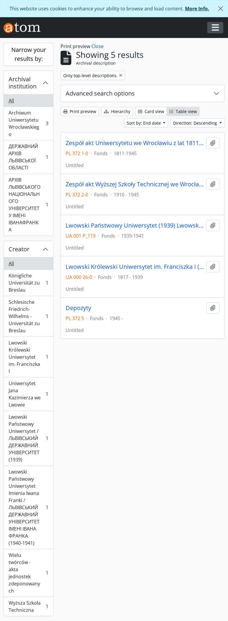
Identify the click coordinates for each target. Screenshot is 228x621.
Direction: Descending (195, 123)
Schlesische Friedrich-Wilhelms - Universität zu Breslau (28, 316)
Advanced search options (100, 93)
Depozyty (78, 308)
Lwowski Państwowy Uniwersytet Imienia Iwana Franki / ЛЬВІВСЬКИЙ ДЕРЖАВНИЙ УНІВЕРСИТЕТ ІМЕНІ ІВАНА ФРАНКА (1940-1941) (28, 507)
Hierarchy (120, 111)
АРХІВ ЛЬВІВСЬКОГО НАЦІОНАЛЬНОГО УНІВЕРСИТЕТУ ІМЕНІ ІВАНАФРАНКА (28, 205)
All (11, 100)
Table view (186, 111)
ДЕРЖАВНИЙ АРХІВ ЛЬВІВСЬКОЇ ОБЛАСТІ (28, 157)
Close (97, 46)
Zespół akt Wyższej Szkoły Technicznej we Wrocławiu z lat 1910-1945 (135, 184)
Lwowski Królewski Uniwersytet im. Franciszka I (28, 356)
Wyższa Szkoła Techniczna (28, 606)
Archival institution (23, 82)
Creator (19, 249)
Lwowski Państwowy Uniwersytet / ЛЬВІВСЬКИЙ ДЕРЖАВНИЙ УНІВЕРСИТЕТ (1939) (28, 438)
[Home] (24, 27)
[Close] (220, 8)
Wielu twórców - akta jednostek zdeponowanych (28, 573)
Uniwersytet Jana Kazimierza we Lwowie (28, 394)
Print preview (82, 111)
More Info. (197, 8)
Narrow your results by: (28, 54)
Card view (153, 111)
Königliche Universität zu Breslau (28, 282)
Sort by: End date (144, 123)
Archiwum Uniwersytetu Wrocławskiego (28, 123)
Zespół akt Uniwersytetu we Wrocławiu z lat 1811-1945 (135, 143)
